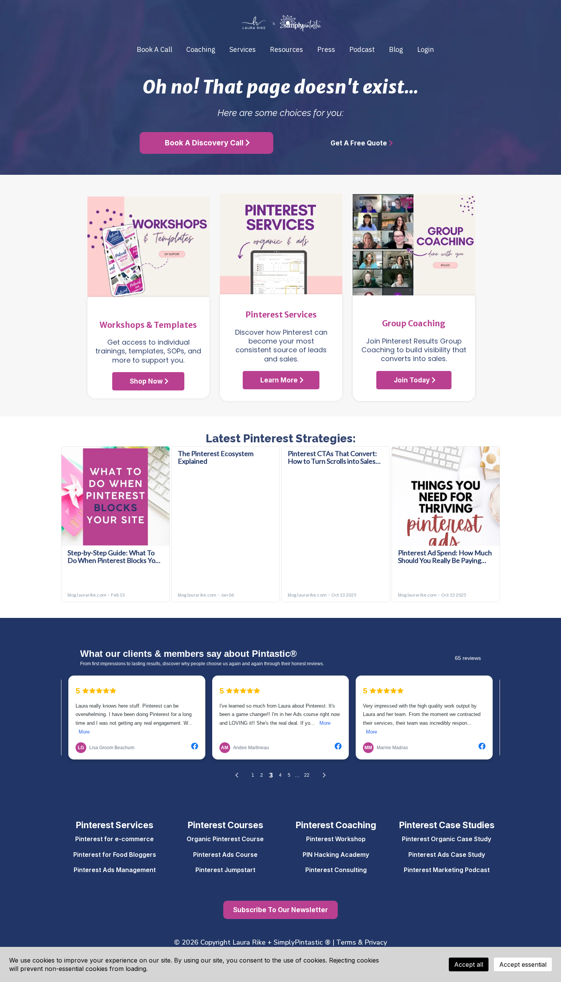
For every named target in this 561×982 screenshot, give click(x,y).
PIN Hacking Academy (336, 854)
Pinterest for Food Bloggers (114, 854)
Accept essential (522, 964)
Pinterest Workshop (336, 839)
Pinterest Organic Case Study (446, 839)
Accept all (468, 964)
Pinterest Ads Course (225, 854)
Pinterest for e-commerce (114, 839)
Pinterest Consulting (336, 870)
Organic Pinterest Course (225, 839)
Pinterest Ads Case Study (446, 854)
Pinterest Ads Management (115, 870)
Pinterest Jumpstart (225, 870)
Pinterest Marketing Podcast (447, 870)
